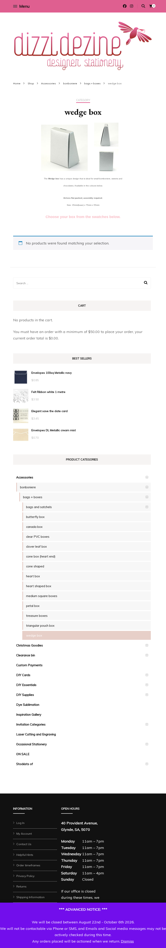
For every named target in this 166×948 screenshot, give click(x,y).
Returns (21, 886)
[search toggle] (143, 6)
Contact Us (23, 844)
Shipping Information (30, 897)
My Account (24, 833)
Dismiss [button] (127, 941)
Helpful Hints (24, 855)
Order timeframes (28, 865)
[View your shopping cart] (151, 6)
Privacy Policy (25, 876)
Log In (20, 823)
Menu (24, 6)
